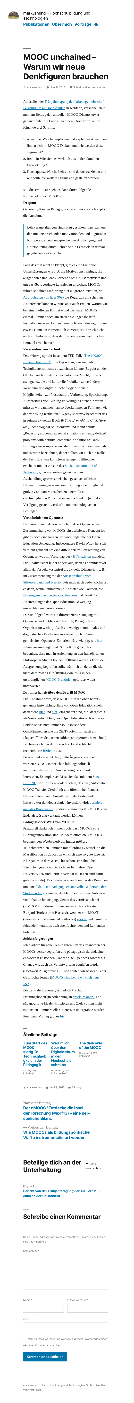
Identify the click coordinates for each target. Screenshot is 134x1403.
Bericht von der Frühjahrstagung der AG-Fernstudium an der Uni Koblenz (61, 1193)
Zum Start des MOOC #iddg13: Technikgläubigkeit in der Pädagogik (35, 1054)
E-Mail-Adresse (77, 1300)
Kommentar (31, 1251)
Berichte (49, 750)
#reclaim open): (84, 997)
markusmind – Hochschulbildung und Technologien (54, 1385)
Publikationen (36, 24)
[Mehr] (96, 25)
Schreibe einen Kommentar (89, 87)
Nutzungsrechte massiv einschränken (50, 595)
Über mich (62, 24)
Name (27, 1300)
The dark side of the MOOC (90, 1045)
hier (99, 640)
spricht (82, 919)
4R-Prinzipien (81, 556)
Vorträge (82, 24)
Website (28, 1319)
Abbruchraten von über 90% (43, 297)
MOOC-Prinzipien (59, 679)
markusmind (34, 87)
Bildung (76, 1087)
